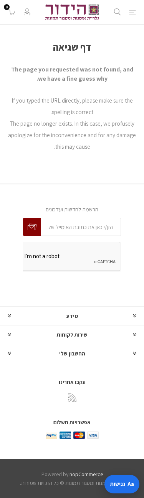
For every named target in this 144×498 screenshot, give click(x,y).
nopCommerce (86, 474)
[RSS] (72, 397)
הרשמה (32, 227)
